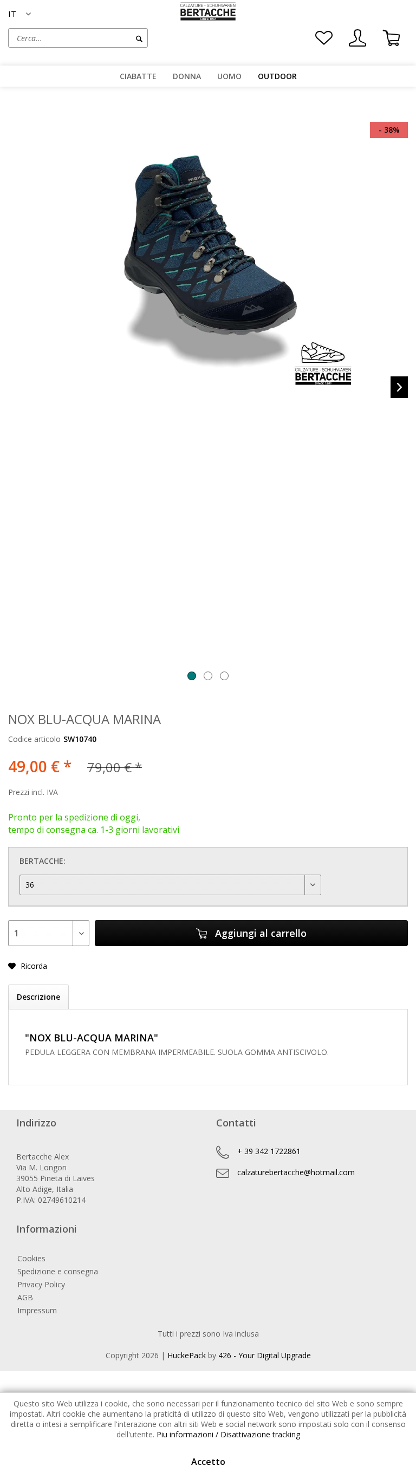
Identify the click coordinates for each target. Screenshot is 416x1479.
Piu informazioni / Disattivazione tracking (228, 1434)
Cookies (31, 1258)
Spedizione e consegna (57, 1271)
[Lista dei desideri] (324, 38)
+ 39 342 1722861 (269, 1151)
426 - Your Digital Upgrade (264, 1355)
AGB (25, 1297)
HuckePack (186, 1355)
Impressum (37, 1310)
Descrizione (38, 997)
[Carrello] (391, 38)
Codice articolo (34, 739)
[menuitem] (108, 38)
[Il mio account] (357, 38)
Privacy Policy (41, 1284)
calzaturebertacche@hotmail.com (296, 1172)
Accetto (208, 1462)
